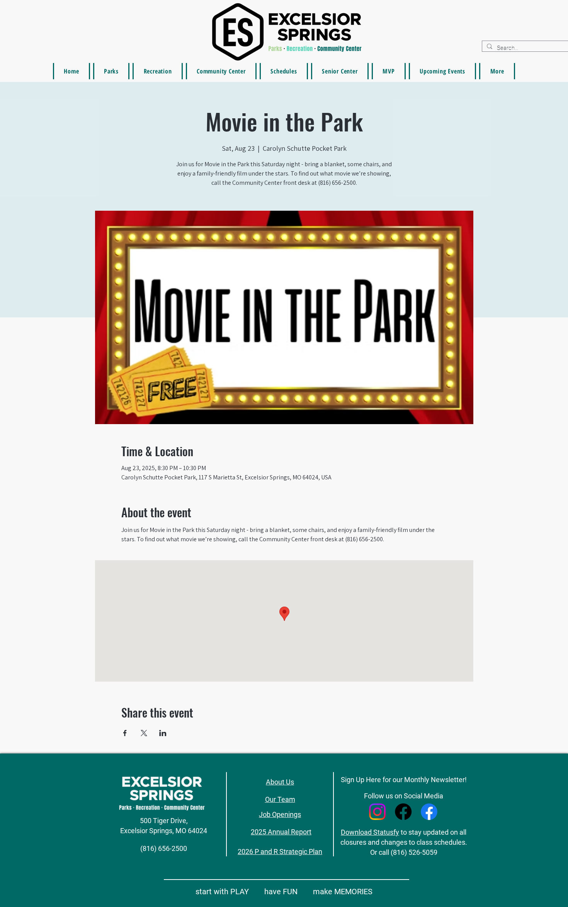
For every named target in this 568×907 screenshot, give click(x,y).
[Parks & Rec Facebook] (429, 812)
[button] (497, 71)
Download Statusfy (370, 832)
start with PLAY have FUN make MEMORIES (284, 891)
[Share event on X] (144, 733)
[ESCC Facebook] (403, 812)
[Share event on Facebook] (125, 733)
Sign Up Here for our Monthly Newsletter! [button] (404, 780)
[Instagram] (377, 812)
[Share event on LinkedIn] (163, 733)
